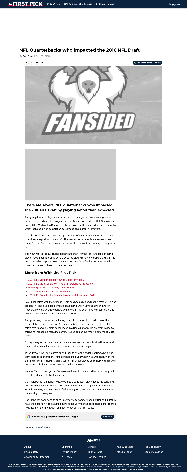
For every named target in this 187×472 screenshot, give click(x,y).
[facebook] (164, 4)
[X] (170, 4)
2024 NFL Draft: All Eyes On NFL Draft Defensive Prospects (60, 283)
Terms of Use (95, 451)
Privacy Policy (69, 451)
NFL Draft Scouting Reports (78, 4)
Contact (92, 446)
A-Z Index (66, 457)
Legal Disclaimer (153, 451)
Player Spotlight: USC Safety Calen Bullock (51, 287)
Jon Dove (28, 56)
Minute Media (21, 464)
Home (28, 427)
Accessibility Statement (37, 457)
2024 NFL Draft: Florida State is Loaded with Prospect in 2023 (62, 295)
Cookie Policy (124, 451)
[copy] (42, 63)
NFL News (100, 4)
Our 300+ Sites (125, 446)
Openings (66, 446)
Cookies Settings (97, 457)
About (110, 4)
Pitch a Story (31, 451)
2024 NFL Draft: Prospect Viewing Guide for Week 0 (56, 279)
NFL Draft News (53, 4)
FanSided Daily (152, 446)
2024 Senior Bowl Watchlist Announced (49, 291)
